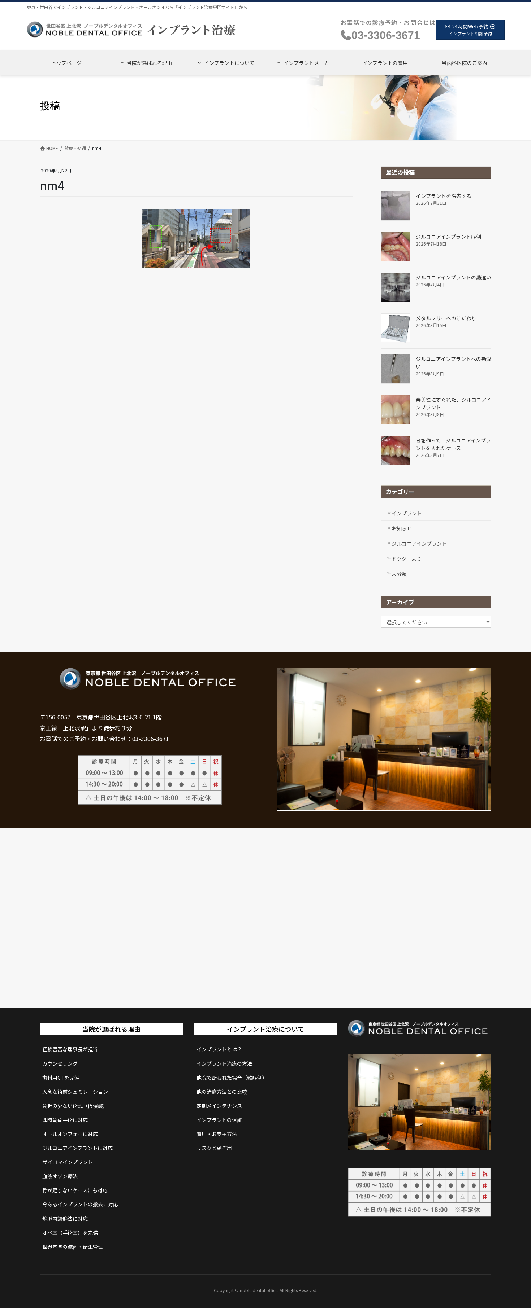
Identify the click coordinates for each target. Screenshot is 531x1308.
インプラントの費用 (385, 62)
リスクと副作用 (214, 1147)
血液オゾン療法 (60, 1176)
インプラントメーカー (309, 62)
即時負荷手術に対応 (65, 1119)
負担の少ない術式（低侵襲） (75, 1105)
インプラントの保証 (219, 1119)
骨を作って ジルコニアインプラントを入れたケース (453, 444)
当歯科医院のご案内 (464, 62)
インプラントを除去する (443, 195)
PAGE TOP (513, 1262)
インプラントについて (229, 62)
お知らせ (402, 528)
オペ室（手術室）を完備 (70, 1232)
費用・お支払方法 (217, 1133)
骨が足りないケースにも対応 (75, 1190)
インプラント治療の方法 (224, 1063)
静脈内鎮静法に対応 (65, 1218)
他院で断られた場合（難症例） (232, 1077)
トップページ (66, 62)
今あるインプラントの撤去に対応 (80, 1204)
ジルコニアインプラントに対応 (77, 1147)
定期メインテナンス (219, 1105)
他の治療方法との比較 (222, 1091)
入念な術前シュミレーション (75, 1091)
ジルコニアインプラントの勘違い (453, 277)
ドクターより (407, 558)
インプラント (407, 513)
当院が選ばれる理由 (149, 62)
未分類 (399, 573)
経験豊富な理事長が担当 (70, 1049)
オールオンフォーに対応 (70, 1133)
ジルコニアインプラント (419, 543)
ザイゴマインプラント (67, 1162)
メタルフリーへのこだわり (446, 318)
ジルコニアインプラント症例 (448, 236)
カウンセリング (60, 1063)
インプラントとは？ (219, 1049)
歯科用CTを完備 (60, 1077)
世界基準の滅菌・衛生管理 (72, 1246)
